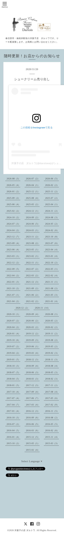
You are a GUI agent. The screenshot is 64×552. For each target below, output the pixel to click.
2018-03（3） (33, 379)
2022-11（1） (33, 262)
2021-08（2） (52, 288)
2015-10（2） (13, 443)
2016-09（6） (33, 417)
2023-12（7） (13, 237)
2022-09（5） (13, 269)
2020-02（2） (52, 327)
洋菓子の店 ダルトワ (25, 530)
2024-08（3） (52, 217)
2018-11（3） (52, 359)
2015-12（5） (33, 437)
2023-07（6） (52, 243)
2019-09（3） (33, 340)
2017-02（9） (52, 405)
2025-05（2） (33, 204)
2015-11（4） (52, 437)
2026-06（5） (52, 178)
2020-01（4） (13, 333)
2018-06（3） (33, 372)
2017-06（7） (33, 398)
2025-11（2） (52, 191)
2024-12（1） (33, 211)
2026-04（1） (33, 185)
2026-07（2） (33, 178)
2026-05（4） (13, 185)
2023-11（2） (33, 237)
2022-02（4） (52, 275)
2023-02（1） (33, 256)
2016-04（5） (13, 430)
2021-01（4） (52, 301)
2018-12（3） (33, 359)
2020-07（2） (13, 321)
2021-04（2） (13, 301)
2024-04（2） (13, 230)
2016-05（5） (52, 424)
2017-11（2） (52, 385)
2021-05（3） (52, 295)
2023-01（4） (52, 256)
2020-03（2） (33, 327)
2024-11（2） (52, 211)
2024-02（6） (52, 230)
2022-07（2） (33, 269)
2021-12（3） (33, 282)
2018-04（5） (13, 379)
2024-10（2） (13, 217)
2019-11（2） (52, 333)
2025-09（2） (13, 198)
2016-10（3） (13, 417)
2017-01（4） (13, 411)
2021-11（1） (52, 282)
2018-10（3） (13, 366)
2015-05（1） (33, 443)
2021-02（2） (33, 301)
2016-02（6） (52, 430)
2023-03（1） (13, 256)
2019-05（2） (52, 346)
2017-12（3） (33, 385)
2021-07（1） (13, 295)
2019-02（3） (52, 353)
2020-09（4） (33, 314)
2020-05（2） (52, 321)
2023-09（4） (13, 243)
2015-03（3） (52, 443)
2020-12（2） (22, 308)
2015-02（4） (33, 450)
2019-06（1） (33, 346)
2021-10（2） (13, 288)
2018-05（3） (52, 372)
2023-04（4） (52, 249)
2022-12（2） (13, 262)
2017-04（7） (13, 405)
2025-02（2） (13, 211)
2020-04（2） (13, 327)
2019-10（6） (13, 340)
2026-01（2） (13, 191)
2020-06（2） (33, 321)
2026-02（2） (52, 185)
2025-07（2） (52, 198)
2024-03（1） (33, 230)
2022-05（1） (52, 269)
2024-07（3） (13, 224)
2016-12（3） (33, 411)
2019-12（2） (33, 333)
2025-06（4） (13, 204)
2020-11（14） (42, 308)
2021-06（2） (33, 295)
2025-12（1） (33, 191)
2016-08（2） (52, 417)
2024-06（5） (33, 224)
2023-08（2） (33, 243)
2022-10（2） (52, 262)
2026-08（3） (13, 178)
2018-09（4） (33, 366)
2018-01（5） (13, 385)
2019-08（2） (52, 340)
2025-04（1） (52, 204)
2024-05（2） (52, 224)
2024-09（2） (33, 217)
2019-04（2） (13, 353)
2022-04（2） (13, 275)
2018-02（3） (52, 379)
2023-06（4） (13, 249)
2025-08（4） (33, 198)
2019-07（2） (13, 346)
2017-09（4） (33, 392)
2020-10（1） (13, 314)
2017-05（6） (52, 398)
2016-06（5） (33, 424)
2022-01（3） (13, 282)
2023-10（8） (52, 237)
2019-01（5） (13, 359)
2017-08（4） (52, 392)
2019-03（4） (33, 353)
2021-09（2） (33, 288)
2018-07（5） (13, 372)
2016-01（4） (13, 437)
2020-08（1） (52, 314)
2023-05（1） (33, 249)
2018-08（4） (52, 366)
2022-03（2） (33, 275)
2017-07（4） (13, 398)
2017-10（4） (13, 392)
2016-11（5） (52, 411)
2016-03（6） (33, 430)
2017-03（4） (33, 405)
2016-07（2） (13, 424)
